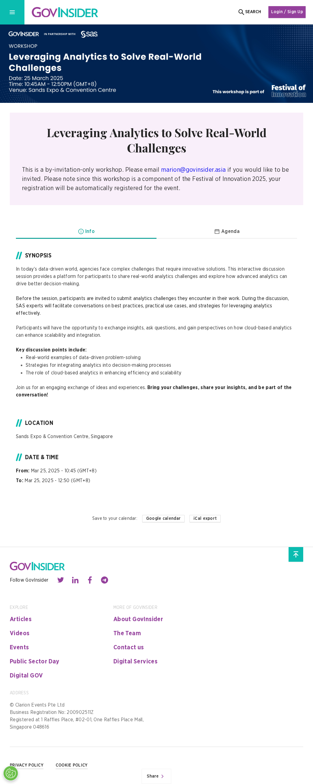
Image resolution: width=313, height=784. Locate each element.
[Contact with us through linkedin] (75, 580)
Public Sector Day (35, 661)
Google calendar (163, 518)
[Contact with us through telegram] (104, 580)
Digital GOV (26, 676)
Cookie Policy (72, 765)
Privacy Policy (26, 765)
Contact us (128, 647)
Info (89, 231)
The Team (127, 633)
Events (19, 647)
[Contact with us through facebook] (90, 580)
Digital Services (135, 661)
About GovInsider (138, 619)
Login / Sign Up (287, 12)
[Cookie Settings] (10, 773)
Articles (20, 619)
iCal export (205, 518)
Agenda (230, 231)
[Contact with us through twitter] (60, 580)
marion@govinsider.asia (193, 170)
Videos (19, 633)
